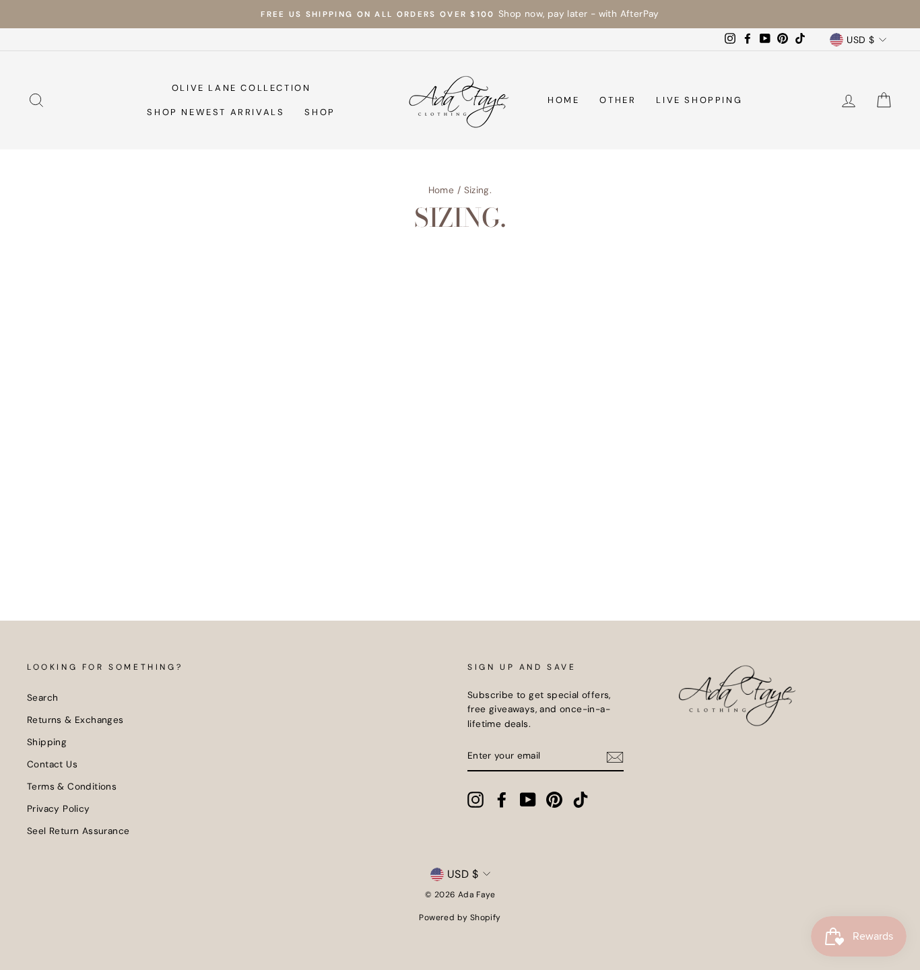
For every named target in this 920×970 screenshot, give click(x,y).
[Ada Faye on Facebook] (502, 800)
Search (42, 697)
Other (617, 100)
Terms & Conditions (72, 786)
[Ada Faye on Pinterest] (554, 800)
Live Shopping (699, 100)
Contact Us (52, 764)
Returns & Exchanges (75, 720)
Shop (319, 112)
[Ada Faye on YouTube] (528, 800)
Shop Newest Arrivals (215, 112)
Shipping (47, 742)
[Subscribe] (615, 756)
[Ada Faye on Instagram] (475, 800)
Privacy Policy (58, 809)
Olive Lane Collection (241, 88)
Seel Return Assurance (78, 831)
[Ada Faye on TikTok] (580, 800)
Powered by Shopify (459, 917)
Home (563, 100)
